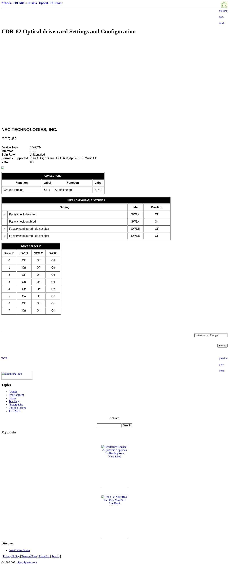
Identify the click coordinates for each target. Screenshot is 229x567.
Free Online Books (19, 550)
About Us (44, 556)
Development (16, 394)
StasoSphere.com (27, 562)
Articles (13, 391)
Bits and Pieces (17, 407)
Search (55, 556)
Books (12, 398)
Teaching (14, 401)
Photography (16, 404)
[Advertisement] (114, 64)
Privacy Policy (11, 556)
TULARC (14, 410)
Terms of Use (29, 556)
